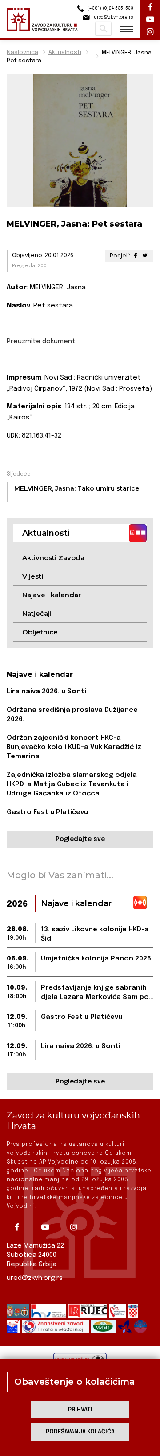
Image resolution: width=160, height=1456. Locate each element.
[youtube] (48, 1227)
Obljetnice (40, 632)
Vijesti (32, 576)
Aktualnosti (64, 52)
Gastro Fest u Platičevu (47, 812)
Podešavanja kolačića (80, 1432)
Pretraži (103, 28)
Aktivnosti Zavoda (53, 557)
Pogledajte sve (80, 839)
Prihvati (80, 1410)
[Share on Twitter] (145, 256)
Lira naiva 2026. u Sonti (46, 691)
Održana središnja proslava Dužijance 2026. (72, 715)
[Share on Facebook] (136, 256)
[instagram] (77, 1227)
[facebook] (20, 1227)
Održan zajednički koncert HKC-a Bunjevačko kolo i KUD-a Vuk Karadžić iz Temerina (74, 747)
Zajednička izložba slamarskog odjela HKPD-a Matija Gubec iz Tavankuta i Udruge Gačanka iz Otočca (72, 784)
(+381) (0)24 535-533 (109, 8)
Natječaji (37, 613)
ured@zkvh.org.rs (35, 1278)
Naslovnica (22, 52)
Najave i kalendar (51, 595)
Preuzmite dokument (41, 341)
